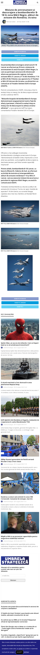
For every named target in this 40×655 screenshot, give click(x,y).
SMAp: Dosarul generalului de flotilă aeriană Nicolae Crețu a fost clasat (17, 460)
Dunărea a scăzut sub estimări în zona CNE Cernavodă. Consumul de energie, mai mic (17, 498)
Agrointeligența (8, 601)
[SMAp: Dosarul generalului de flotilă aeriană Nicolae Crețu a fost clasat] (20, 446)
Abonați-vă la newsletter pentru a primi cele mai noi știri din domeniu (12, 569)
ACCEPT (19, 652)
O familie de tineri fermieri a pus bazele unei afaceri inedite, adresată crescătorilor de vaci (20, 614)
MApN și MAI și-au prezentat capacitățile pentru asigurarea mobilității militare (19, 537)
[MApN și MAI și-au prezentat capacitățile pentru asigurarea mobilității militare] (20, 523)
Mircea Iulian (11, 22)
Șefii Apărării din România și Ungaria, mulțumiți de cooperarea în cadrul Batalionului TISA (20, 421)
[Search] (37, 2)
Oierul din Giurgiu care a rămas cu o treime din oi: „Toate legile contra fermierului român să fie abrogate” (19, 628)
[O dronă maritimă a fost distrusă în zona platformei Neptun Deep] (20, 369)
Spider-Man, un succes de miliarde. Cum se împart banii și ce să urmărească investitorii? (20, 344)
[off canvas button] (2, 2)
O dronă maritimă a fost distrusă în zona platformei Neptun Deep (16, 384)
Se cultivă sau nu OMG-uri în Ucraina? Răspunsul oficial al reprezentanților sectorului (18, 621)
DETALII (26, 652)
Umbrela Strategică (8, 347)
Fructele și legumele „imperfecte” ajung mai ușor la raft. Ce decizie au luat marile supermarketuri (19, 636)
